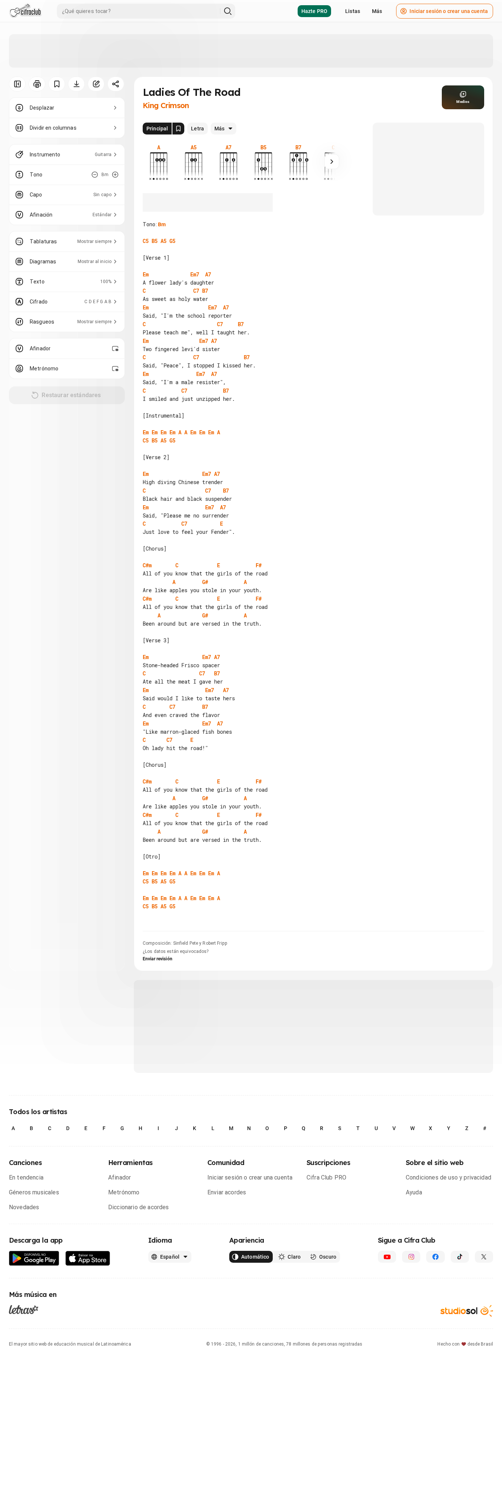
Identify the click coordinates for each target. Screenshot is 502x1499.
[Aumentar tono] (115, 175)
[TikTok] (460, 1257)
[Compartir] (115, 84)
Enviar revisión (157, 958)
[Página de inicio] (25, 11)
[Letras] (23, 1309)
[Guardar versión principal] (178, 128)
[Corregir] (96, 84)
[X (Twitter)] (484, 1257)
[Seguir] (331, 161)
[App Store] (87, 1258)
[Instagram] (411, 1257)
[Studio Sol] (466, 1311)
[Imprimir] (37, 84)
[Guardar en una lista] (56, 84)
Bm (162, 224)
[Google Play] (34, 1258)
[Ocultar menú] (17, 84)
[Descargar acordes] (76, 84)
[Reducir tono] (95, 175)
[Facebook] (435, 1257)
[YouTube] (387, 1257)
